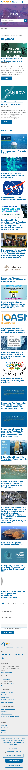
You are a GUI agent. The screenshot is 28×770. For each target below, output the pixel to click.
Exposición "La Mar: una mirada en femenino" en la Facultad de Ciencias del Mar (13, 568)
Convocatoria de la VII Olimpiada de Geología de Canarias (12, 380)
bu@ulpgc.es (6, 679)
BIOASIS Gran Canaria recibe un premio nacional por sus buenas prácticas (13, 330)
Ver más (6, 78)
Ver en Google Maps (6, 672)
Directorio (4, 686)
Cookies (3, 730)
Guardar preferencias (13, 756)
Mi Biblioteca (4, 711)
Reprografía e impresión (8, 709)
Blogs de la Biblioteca (7, 702)
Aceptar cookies (14, 761)
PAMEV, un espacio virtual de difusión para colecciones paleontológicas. (13, 594)
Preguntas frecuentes (7, 699)
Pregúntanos (5, 694)
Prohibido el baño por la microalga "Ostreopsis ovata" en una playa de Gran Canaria (12, 484)
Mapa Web (4, 725)
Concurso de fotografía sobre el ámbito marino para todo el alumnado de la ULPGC (13, 355)
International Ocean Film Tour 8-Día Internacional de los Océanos (14, 459)
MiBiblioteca (22, 2)
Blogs (7, 33)
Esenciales (14, 748)
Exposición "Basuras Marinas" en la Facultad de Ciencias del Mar (13, 280)
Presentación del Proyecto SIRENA (13, 152)
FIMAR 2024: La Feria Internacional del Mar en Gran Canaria (12, 175)
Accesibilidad (4, 732)
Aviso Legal (4, 728)
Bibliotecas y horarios (7, 692)
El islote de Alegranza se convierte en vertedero (12, 544)
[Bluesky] (3, 654)
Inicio (3, 33)
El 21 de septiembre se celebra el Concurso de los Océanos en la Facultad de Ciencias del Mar (13, 305)
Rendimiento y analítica (14, 751)
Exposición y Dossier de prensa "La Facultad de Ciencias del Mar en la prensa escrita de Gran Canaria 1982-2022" (12, 432)
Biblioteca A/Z (5, 697)
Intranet (3, 735)
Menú (26, 2)
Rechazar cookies (14, 766)
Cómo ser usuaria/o (6, 714)
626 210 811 (11, 683)
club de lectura (14, 716)
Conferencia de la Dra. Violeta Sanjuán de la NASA (14, 199)
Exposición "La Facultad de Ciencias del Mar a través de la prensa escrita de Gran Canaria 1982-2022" (13, 406)
